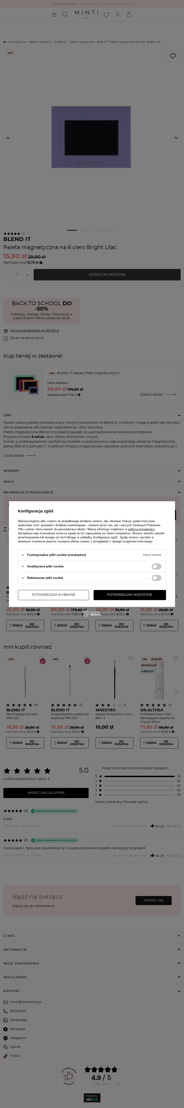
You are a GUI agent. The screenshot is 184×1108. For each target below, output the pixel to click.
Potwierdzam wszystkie (129, 594)
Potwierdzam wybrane (53, 594)
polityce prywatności (141, 529)
